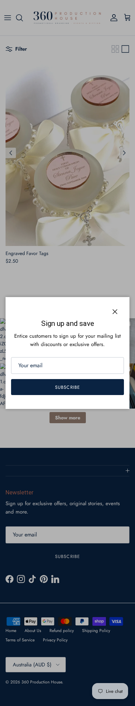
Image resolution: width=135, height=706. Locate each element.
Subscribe (67, 387)
